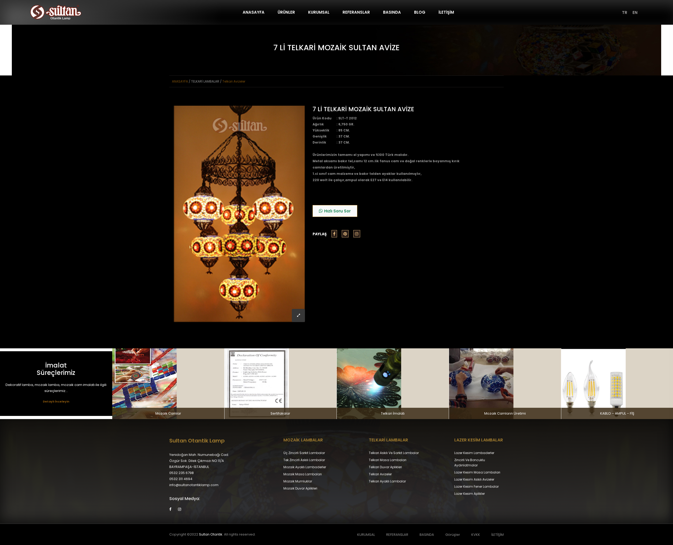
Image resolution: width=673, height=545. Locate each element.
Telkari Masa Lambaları (387, 460)
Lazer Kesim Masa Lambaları (477, 472)
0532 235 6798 (181, 472)
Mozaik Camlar (168, 413)
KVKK (475, 534)
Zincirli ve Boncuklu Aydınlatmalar (469, 462)
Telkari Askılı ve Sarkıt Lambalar (394, 453)
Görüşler (452, 534)
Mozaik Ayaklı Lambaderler (304, 467)
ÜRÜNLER (286, 12)
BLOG (419, 12)
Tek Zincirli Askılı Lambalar (304, 460)
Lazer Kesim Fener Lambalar (476, 486)
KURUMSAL (318, 12)
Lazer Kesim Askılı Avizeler (474, 479)
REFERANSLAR (356, 12)
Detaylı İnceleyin (56, 401)
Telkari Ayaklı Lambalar (387, 481)
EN (635, 12)
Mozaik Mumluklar (297, 481)
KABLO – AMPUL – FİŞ (617, 413)
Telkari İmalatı (393, 413)
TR (624, 12)
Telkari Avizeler (233, 81)
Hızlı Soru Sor (337, 211)
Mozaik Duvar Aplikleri (300, 488)
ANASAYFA (253, 12)
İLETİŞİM (446, 12)
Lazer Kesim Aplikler (469, 493)
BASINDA (392, 12)
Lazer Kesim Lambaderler (474, 453)
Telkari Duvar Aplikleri (385, 467)
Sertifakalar (280, 413)
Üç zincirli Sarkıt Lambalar (304, 453)
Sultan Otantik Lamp (197, 440)
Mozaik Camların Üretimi (505, 413)
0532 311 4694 (180, 478)
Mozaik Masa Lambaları (302, 474)
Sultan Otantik (210, 534)
